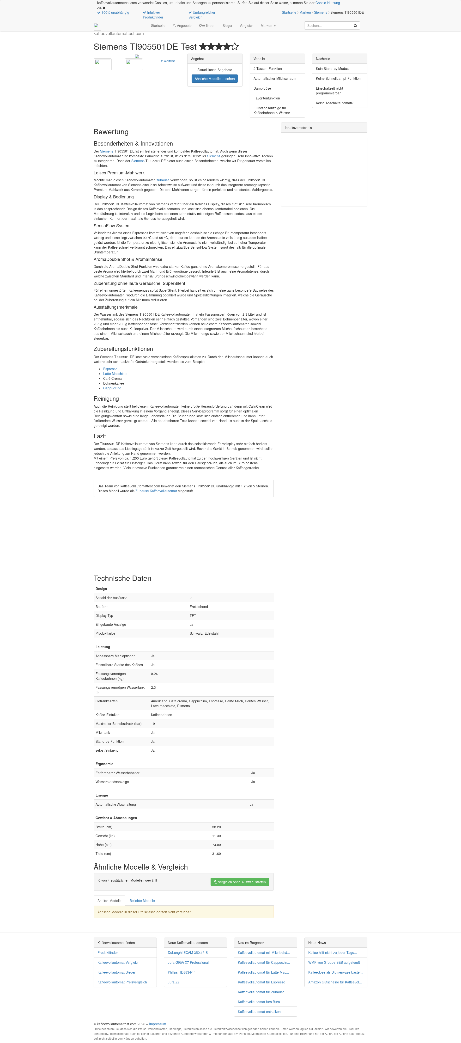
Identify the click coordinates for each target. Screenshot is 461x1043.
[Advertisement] (184, 535)
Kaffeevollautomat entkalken (259, 1011)
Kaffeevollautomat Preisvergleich (122, 982)
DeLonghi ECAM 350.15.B (188, 952)
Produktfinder (107, 952)
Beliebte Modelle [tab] (142, 900)
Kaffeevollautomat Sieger (116, 972)
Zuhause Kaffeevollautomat (156, 490)
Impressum (157, 1023)
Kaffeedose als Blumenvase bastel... (335, 972)
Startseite (289, 12)
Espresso (110, 368)
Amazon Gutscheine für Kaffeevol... (335, 982)
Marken (305, 12)
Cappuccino (112, 388)
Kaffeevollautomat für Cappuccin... (264, 962)
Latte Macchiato (115, 373)
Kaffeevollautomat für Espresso (261, 982)
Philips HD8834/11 (182, 972)
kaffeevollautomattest (119, 30)
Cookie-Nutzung (327, 2)
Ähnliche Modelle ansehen (215, 78)
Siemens (320, 12)
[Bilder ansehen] (137, 56)
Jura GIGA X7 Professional (188, 962)
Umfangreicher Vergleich (201, 14)
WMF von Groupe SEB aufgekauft (334, 962)
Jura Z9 (174, 982)
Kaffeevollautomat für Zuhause (261, 991)
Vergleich (247, 25)
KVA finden (207, 25)
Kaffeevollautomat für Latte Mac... (263, 972)
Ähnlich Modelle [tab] (109, 900)
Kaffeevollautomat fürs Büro (259, 1001)
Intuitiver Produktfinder (153, 14)
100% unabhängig (115, 12)
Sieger (227, 25)
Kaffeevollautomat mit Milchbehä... (264, 952)
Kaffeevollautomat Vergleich (118, 962)
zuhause (163, 180)
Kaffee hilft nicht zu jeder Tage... (332, 952)
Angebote (184, 25)
